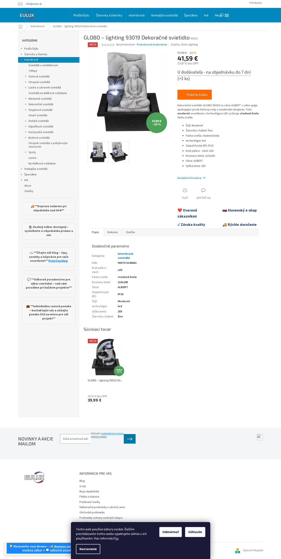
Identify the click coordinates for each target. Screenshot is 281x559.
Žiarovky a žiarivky (35, 54)
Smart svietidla (37, 115)
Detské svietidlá (38, 121)
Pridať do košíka (197, 94)
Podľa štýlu (31, 49)
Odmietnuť (170, 532)
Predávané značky (89, 502)
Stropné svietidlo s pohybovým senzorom (48, 145)
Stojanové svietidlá (40, 110)
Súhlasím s (107, 435)
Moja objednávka (89, 491)
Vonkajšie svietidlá (35, 169)
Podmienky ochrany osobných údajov (101, 518)
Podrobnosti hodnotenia (152, 45)
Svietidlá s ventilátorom (43, 65)
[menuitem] (81, 15)
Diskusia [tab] (112, 232)
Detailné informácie (189, 178)
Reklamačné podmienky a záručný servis (102, 507)
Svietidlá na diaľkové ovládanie (47, 93)
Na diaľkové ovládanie (42, 163)
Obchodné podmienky (92, 512)
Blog (82, 481)
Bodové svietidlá (39, 138)
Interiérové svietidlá (125, 256)
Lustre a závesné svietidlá (44, 88)
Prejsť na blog (58, 261)
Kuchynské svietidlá (40, 132)
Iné (26, 180)
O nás (82, 486)
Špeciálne (30, 174)
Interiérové (31, 60)
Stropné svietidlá (39, 82)
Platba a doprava (89, 497)
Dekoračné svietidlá (40, 104)
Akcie (27, 186)
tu (116, 538)
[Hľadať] (221, 15)
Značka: (184, 45)
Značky (28, 191)
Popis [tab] (95, 232)
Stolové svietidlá (39, 77)
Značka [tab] (130, 232)
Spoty (32, 152)
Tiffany (32, 71)
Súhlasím (195, 532)
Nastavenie (88, 549)
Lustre (32, 158)
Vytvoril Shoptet (253, 550)
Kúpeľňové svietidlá (40, 127)
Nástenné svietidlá (40, 99)
